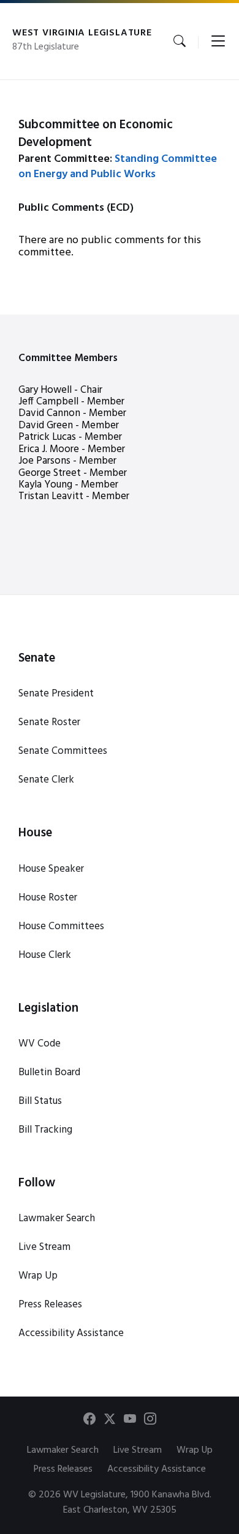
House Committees (61, 926)
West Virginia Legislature (82, 33)
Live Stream (44, 1247)
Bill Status (40, 1101)
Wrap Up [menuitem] (194, 1450)
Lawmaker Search (56, 1218)
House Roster (47, 897)
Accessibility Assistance (71, 1333)
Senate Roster (49, 722)
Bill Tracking (45, 1130)
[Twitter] (110, 1421)
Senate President (56, 693)
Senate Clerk (46, 780)
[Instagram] (150, 1421)
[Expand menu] (218, 41)
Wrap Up (38, 1276)
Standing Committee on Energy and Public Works (117, 166)
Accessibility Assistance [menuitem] (156, 1469)
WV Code (39, 1043)
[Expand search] (179, 41)
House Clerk (44, 955)
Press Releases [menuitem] (63, 1469)
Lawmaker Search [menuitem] (63, 1450)
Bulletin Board (49, 1072)
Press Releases (50, 1304)
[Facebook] (89, 1421)
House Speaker (51, 869)
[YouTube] (130, 1421)
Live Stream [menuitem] (137, 1450)
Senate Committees (62, 751)
